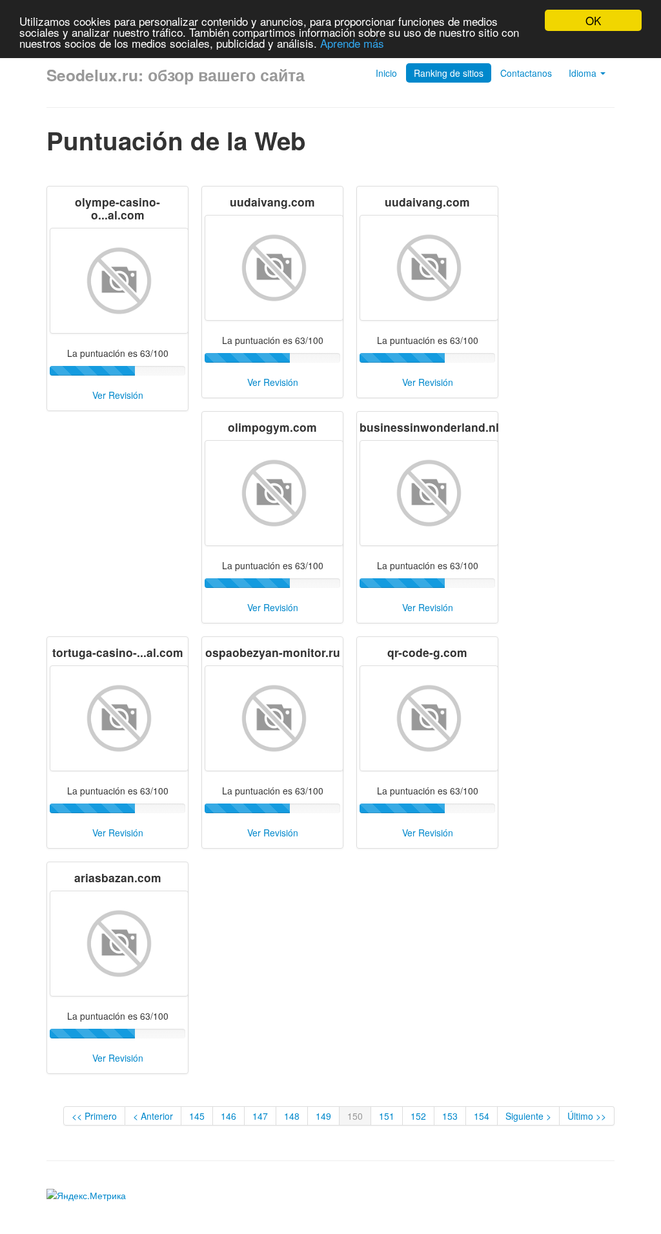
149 (323, 1115)
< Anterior (153, 1115)
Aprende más (352, 43)
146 (228, 1115)
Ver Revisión (117, 395)
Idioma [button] (584, 72)
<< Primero (94, 1115)
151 (386, 1115)
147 (260, 1115)
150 (355, 1115)
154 (481, 1115)
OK (593, 20)
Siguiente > (528, 1115)
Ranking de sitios (448, 72)
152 (418, 1115)
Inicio (386, 72)
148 (292, 1115)
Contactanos (526, 72)
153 (450, 1115)
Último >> (586, 1115)
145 (197, 1115)
